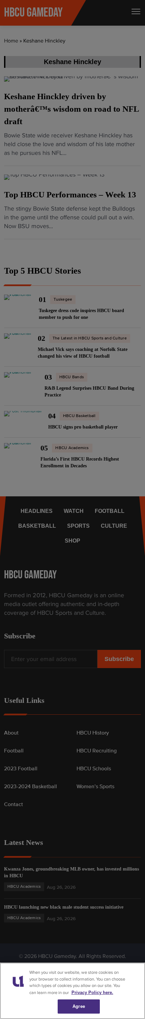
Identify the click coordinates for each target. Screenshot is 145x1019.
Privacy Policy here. (90, 992)
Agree (78, 1006)
